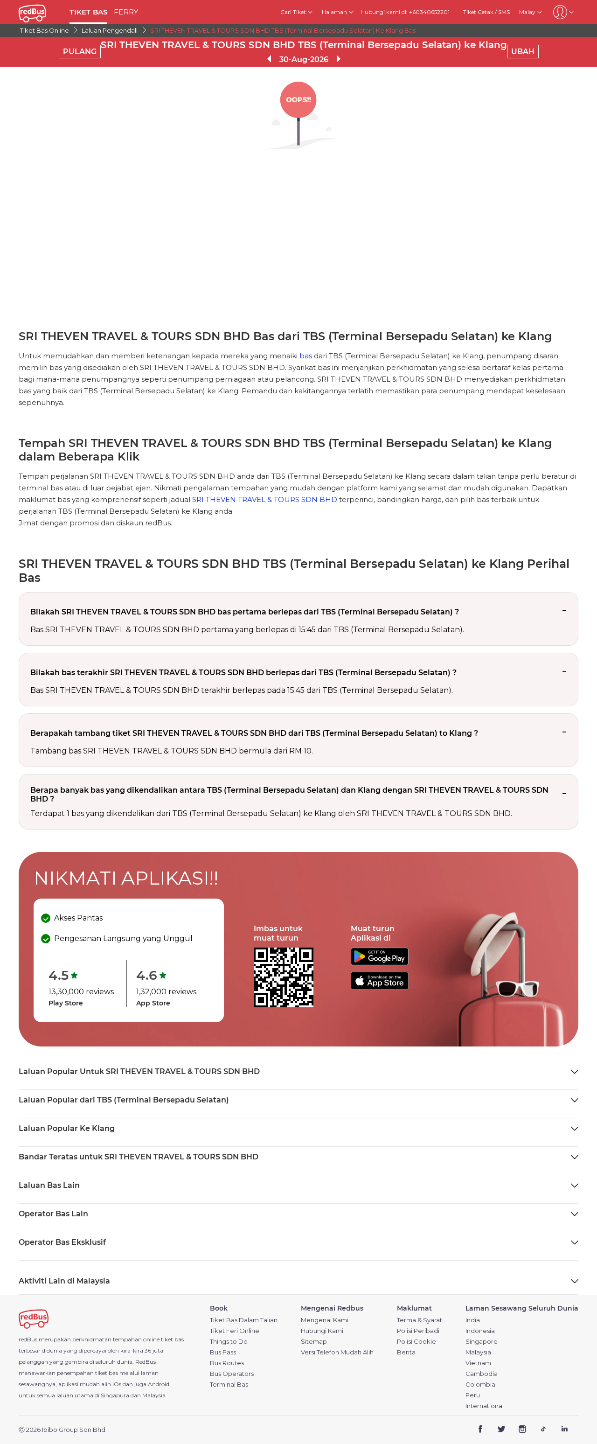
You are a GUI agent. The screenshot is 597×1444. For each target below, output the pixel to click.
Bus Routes (227, 1363)
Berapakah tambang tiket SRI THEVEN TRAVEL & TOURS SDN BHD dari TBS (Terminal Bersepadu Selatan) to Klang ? (254, 733)
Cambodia (481, 1374)
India (472, 1320)
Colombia (480, 1384)
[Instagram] (522, 1430)
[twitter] (501, 1430)
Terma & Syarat (419, 1320)
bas (306, 355)
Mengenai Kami (324, 1320)
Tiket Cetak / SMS (486, 11)
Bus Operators (232, 1374)
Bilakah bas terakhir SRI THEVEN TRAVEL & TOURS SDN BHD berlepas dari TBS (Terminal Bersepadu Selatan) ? (243, 672)
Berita (406, 1352)
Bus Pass (223, 1352)
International (484, 1406)
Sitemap (314, 1342)
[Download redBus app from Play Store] (380, 962)
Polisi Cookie (416, 1342)
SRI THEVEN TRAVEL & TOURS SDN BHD (264, 499)
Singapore (481, 1342)
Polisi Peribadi (418, 1331)
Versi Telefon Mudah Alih (337, 1352)
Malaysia (478, 1352)
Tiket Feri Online (234, 1331)
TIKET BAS (88, 11)
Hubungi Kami (322, 1331)
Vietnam (478, 1363)
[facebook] (480, 1430)
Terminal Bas (229, 1384)
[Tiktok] (543, 1430)
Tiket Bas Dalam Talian (244, 1320)
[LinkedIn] (564, 1430)
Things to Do (229, 1342)
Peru (472, 1395)
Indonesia (480, 1331)
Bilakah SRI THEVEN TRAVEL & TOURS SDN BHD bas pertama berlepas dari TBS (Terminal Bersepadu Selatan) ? (244, 611)
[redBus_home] (40, 12)
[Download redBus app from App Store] (380, 987)
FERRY (126, 11)
